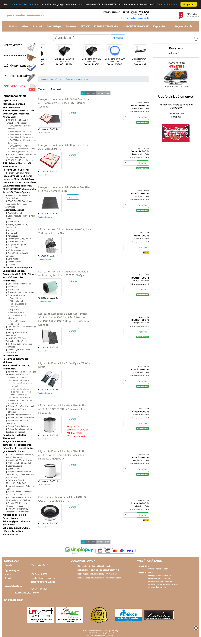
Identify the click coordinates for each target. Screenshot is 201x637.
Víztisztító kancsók (16, 250)
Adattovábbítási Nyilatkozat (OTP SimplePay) (97, 574)
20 (83, 93)
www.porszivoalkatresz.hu (160, 581)
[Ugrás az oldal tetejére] (196, 628)
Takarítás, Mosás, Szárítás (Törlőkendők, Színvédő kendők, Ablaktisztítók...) (19, 474)
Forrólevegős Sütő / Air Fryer (20, 239)
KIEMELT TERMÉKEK (106, 26)
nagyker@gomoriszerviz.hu (137, 18)
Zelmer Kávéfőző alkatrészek (21, 417)
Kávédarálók (13, 221)
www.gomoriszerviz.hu (158, 569)
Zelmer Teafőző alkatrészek (20, 426)
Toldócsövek (13, 289)
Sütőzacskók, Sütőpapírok (19, 463)
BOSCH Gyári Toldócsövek (22, 137)
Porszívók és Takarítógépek (17, 267)
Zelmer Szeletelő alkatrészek (21, 415)
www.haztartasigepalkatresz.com (163, 584)
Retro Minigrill (10, 355)
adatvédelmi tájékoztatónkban (25, 4)
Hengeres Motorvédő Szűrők (18, 179)
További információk (167, 4)
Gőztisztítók (13, 247)
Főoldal (13, 26)
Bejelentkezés (183, 26)
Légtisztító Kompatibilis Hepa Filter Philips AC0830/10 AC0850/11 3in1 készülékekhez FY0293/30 (62, 409)
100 (93, 93)
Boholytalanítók (14, 261)
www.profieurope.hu (157, 587)
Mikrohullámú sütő (16, 241)
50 (87, 93)
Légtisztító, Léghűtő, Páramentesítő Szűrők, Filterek (68, 79)
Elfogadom (188, 4)
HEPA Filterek (10, 166)
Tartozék (70, 26)
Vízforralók (12, 233)
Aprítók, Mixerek (15, 213)
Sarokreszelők (14, 259)
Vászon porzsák (11, 107)
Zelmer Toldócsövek (22, 392)
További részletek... (45, 133)
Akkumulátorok (16, 301)
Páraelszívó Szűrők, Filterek (17, 175)
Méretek (73, 112)
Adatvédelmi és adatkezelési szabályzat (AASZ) (98, 570)
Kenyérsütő (13, 236)
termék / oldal (103, 93)
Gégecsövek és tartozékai (19, 284)
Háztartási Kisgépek (13, 209)
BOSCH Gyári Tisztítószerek (20, 160)
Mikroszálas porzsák (14, 103)
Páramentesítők (11, 534)
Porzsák (38, 26)
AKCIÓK (85, 26)
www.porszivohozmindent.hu (161, 575)
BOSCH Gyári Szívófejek (21, 134)
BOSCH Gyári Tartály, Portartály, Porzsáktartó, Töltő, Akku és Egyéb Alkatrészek (22, 149)
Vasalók (11, 230)
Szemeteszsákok (15, 466)
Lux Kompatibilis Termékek (17, 185)
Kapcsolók (14, 309)
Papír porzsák (10, 100)
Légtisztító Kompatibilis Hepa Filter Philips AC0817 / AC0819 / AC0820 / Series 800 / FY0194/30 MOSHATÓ (62, 455)
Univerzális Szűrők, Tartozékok (19, 182)
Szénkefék (15, 306)
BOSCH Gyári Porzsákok (21, 131)
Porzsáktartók (16, 298)
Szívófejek (12, 286)
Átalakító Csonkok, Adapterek (21, 292)
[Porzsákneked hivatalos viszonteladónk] (99, 614)
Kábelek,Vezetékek (18, 304)
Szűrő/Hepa (54, 26)
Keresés (117, 37)
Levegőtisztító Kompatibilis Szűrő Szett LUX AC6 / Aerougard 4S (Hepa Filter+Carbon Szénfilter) (63, 103)
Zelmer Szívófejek (21, 389)
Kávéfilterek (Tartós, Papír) (20, 460)
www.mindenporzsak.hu (159, 578)
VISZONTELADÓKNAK (136, 26)
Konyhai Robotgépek (17, 244)
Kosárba (143, 117)
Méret (25, 26)
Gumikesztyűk (14, 469)
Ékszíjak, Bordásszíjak (20, 312)
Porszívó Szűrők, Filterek (16, 169)
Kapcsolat (159, 26)
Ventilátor (12, 264)
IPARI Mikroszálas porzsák (17, 163)
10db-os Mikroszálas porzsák (18, 110)
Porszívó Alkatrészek (17, 295)
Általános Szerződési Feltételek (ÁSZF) (94, 566)
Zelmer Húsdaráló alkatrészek (21, 406)
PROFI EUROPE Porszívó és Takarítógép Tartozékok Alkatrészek (18, 204)
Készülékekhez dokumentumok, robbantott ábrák (99, 578)
